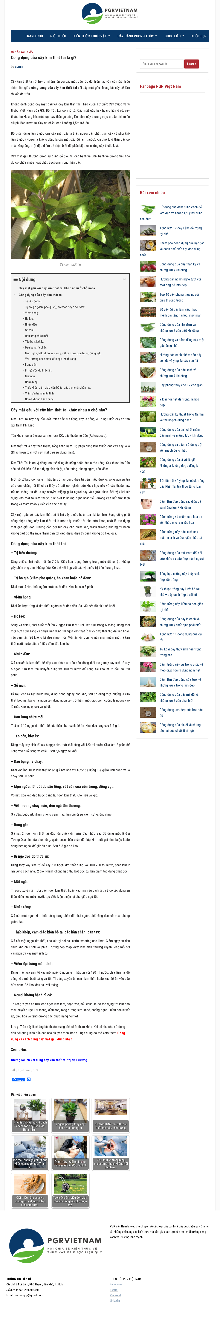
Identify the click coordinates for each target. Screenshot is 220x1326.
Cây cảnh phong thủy (136, 36)
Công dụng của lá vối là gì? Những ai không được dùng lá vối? (169, 465)
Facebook (116, 1284)
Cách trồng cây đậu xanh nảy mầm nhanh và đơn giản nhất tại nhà (171, 537)
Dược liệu (173, 36)
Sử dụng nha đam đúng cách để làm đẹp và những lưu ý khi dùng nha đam (171, 213)
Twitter (114, 1290)
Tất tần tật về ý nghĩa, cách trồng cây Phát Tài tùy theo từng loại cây (172, 486)
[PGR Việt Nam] (110, 15)
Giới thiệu (58, 36)
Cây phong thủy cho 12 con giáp (181, 385)
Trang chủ (34, 36)
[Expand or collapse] (124, 279)
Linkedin (115, 1300)
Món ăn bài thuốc (22, 51)
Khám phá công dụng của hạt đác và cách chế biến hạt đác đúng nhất (172, 249)
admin (19, 66)
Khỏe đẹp (198, 36)
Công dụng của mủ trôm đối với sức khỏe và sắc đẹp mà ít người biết (172, 558)
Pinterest (115, 1295)
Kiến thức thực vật (90, 36)
